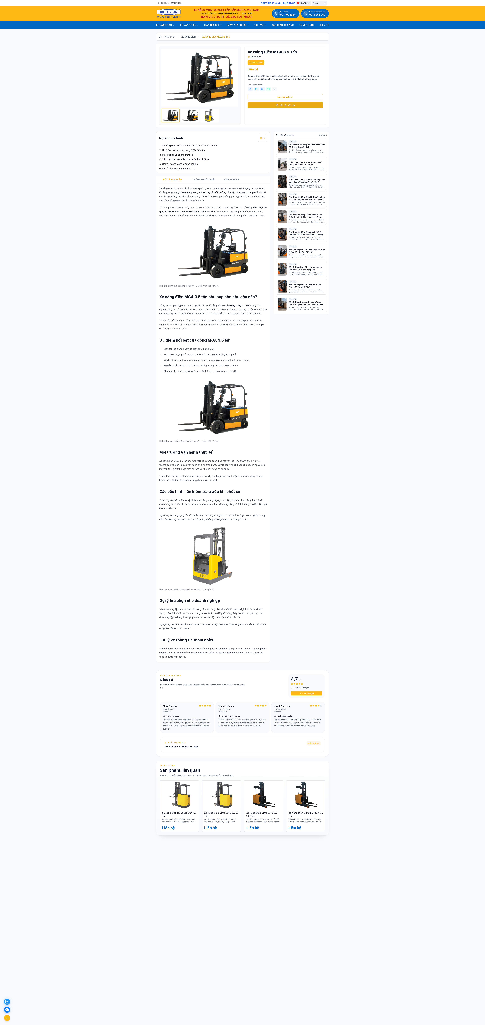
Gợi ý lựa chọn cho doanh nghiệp (180, 164)
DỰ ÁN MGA (289, 3)
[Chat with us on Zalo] (7, 1002)
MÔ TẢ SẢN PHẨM (172, 179)
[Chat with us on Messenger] (7, 1010)
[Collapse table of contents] (262, 138)
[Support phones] (7, 1018)
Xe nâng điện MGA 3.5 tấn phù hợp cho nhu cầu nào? (191, 145)
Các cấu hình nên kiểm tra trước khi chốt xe (185, 159)
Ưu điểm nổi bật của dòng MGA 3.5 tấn (183, 150)
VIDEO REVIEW (231, 179)
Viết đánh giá (308, 693)
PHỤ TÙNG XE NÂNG (271, 3)
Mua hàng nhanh (285, 97)
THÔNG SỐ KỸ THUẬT (204, 179)
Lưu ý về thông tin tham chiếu (178, 168)
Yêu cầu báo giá (287, 105)
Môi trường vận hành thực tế (177, 154)
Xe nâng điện (188, 37)
